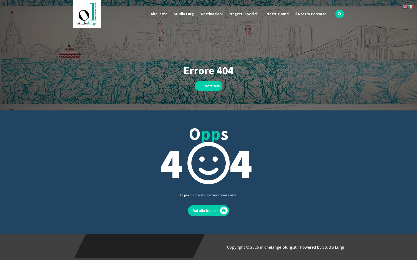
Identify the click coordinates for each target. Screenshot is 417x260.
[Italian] (411, 6)
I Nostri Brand (277, 13)
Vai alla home (204, 210)
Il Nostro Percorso (310, 13)
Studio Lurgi (184, 13)
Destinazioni (212, 13)
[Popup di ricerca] (339, 14)
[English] (405, 6)
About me (159, 13)
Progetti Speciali (243, 13)
